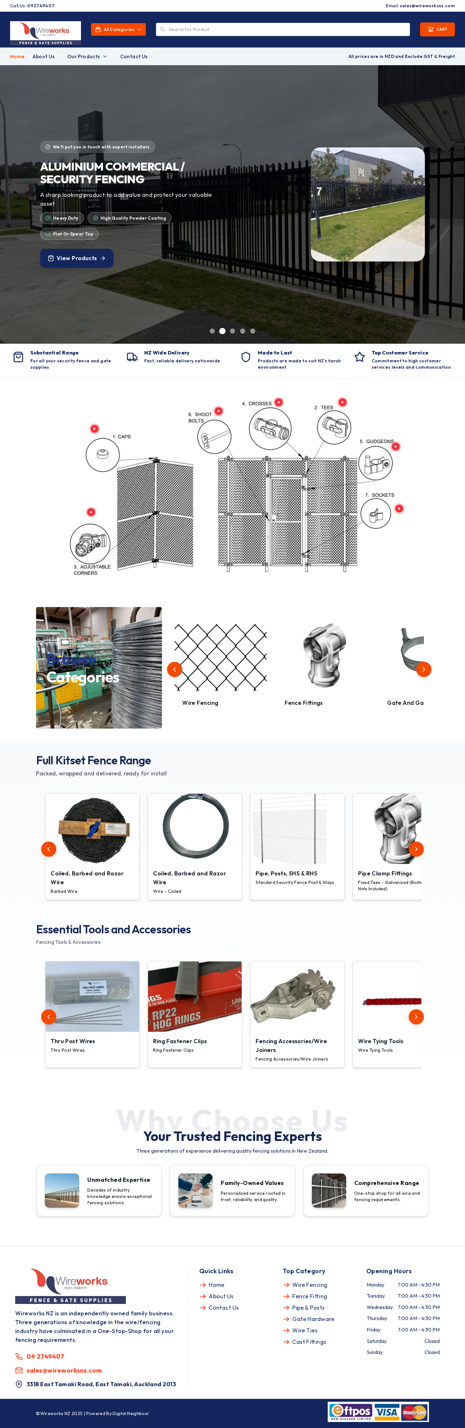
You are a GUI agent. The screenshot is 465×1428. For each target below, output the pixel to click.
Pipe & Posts (308, 1307)
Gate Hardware (313, 1319)
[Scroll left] (174, 669)
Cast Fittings (309, 1341)
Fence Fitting (309, 1296)
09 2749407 (45, 1356)
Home (17, 56)
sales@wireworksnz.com (427, 6)
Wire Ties (305, 1330)
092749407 (40, 6)
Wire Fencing (309, 1284)
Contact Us (134, 56)
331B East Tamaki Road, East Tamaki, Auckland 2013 (101, 1384)
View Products (75, 262)
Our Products (83, 56)
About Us (43, 56)
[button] (93, 846)
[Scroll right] (423, 669)
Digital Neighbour (131, 1413)
